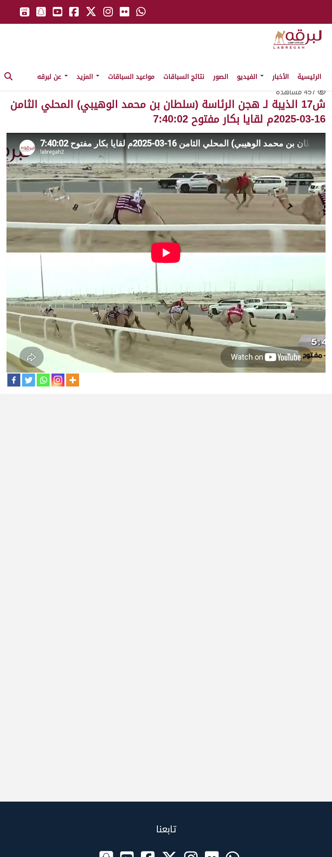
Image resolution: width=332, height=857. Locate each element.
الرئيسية (309, 77)
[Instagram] (57, 380)
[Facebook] (13, 380)
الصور (220, 77)
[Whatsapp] (43, 380)
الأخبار (280, 77)
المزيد (86, 77)
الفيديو (248, 77)
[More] (72, 380)
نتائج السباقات (183, 77)
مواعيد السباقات (131, 77)
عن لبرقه (50, 77)
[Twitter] (28, 380)
